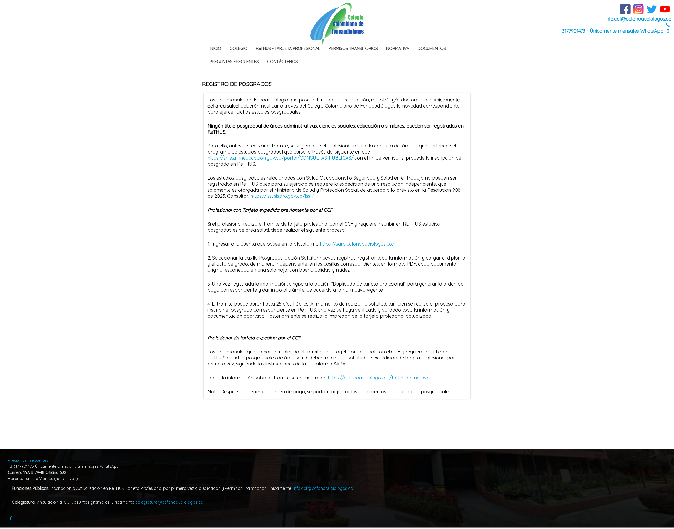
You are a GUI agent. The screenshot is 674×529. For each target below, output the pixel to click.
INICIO (215, 48)
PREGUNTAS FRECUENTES (234, 61)
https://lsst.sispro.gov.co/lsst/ (282, 196)
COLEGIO (238, 48)
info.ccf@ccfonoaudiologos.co (638, 19)
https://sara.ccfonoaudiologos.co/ (357, 244)
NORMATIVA (397, 48)
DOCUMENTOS (432, 48)
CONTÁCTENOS (282, 61)
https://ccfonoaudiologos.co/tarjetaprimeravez (380, 378)
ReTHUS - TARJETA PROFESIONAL (288, 48)
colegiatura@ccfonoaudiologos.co (169, 502)
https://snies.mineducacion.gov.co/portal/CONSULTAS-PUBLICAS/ (280, 158)
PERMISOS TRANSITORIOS (353, 48)
